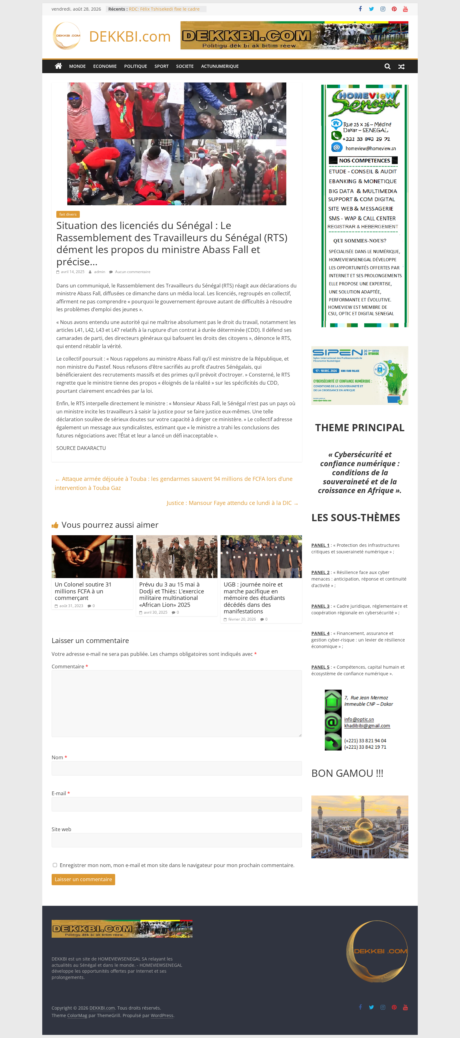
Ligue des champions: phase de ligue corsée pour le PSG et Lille (162, 12)
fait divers (68, 214)
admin (100, 271)
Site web (61, 829)
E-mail (61, 793)
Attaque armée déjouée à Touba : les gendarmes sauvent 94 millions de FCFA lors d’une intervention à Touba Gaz (174, 483)
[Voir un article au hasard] (401, 66)
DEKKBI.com (130, 36)
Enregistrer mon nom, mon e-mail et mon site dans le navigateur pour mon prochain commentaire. (177, 865)
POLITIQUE (135, 66)
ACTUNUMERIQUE (220, 66)
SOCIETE (185, 66)
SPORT (162, 66)
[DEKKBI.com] (58, 66)
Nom (59, 757)
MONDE (77, 66)
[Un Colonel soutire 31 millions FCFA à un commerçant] (92, 539)
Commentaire (70, 666)
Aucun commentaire (132, 271)
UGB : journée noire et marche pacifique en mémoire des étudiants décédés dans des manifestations (254, 598)
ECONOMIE (105, 66)
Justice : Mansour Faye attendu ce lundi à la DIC (233, 503)
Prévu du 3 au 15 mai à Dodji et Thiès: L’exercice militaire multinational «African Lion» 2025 (171, 594)
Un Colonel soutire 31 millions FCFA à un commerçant (83, 591)
